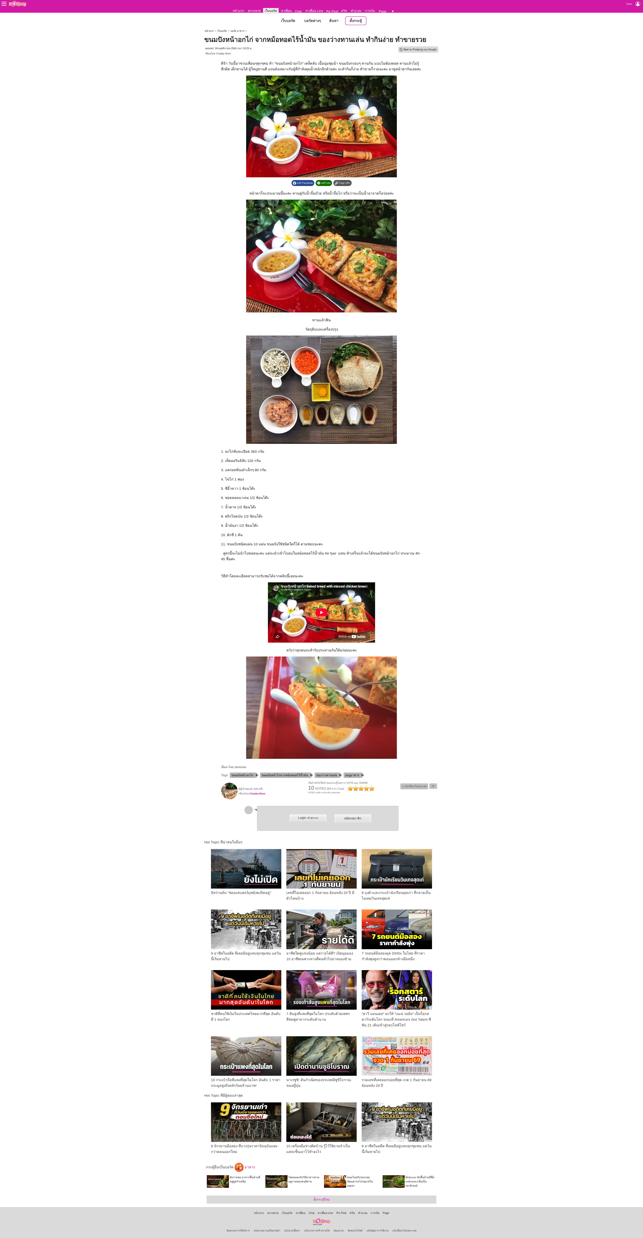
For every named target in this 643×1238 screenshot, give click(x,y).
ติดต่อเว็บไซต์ (355, 1230)
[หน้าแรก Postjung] (17, 3)
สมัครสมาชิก (352, 818)
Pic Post (332, 11)
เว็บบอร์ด (271, 11)
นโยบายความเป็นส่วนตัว (267, 1230)
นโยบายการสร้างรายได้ (317, 1230)
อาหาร (249, 1167)
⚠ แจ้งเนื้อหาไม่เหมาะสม (414, 786)
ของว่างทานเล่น (326, 775)
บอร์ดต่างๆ (312, 21)
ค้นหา (333, 21)
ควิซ (344, 11)
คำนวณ (356, 11)
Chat (298, 11)
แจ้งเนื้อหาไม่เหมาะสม (404, 1230)
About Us (339, 1230)
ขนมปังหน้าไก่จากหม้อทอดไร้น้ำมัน (285, 775)
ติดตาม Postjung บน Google (420, 49)
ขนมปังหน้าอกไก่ (242, 775)
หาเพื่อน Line (314, 11)
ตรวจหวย (254, 11)
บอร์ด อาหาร (237, 31)
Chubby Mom (223, 53)
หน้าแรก (238, 11)
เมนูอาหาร (352, 775)
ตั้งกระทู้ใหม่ (321, 1199)
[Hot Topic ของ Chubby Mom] (229, 798)
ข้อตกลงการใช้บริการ (238, 1230)
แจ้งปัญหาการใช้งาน (377, 1230)
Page (382, 11)
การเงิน (370, 11)
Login (308, 817)
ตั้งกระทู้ (356, 21)
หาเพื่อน (286, 11)
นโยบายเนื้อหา (292, 1230)
